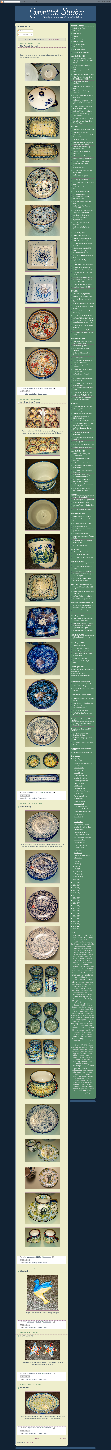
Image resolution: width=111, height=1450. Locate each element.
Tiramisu (88, 1078)
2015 (75, 906)
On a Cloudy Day (79, 804)
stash (78, 1064)
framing (82, 997)
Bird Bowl (24, 1388)
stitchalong (86, 1068)
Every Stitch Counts (80, 845)
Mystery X (77, 1034)
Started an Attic (79, 768)
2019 (75, 895)
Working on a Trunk (80, 796)
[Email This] (21, 391)
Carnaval (83, 962)
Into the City (78, 786)
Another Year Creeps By (82, 948)
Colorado (79, 971)
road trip (75, 1053)
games (81, 999)
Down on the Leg (79, 842)
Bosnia (89, 960)
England (82, 988)
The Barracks (78, 829)
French (75, 999)
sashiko (75, 1057)
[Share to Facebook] (27, 391)
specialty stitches (80, 1061)
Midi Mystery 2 (85, 1028)
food (76, 997)
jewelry (80, 1013)
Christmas (75, 966)
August (77, 761)
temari (75, 1076)
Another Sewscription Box (82, 827)
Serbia (77, 1059)
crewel (88, 977)
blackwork (77, 960)
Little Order (77, 850)
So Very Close (78, 770)
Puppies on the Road (81, 809)
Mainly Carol (78, 858)
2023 (75, 885)
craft (91, 973)
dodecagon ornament (81, 986)
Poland (40, 394)
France (88, 997)
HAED (82, 1005)
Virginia (81, 1089)
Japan (86, 1011)
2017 (75, 900)
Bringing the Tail (79, 814)
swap (83, 1072)
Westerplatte (78, 853)
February (78, 874)
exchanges (84, 990)
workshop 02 (84, 1093)
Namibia (89, 1034)
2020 (75, 893)
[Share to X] (25, 391)
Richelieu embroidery (86, 1051)
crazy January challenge (82, 975)
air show (84, 944)
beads (86, 956)
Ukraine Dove (26, 1271)
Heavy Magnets (26, 1336)
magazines (84, 1021)
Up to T (76, 819)
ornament (76, 1041)
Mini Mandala (80, 1030)
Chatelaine (86, 964)
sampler (89, 1055)
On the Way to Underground (83, 837)
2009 (75, 921)
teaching (88, 1074)
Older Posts (62, 1438)
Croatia (76, 979)
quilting (91, 1047)
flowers (89, 994)
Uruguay (76, 1087)
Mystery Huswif (86, 1032)
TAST (82, 1074)
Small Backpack (79, 801)
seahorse (89, 1057)
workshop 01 (76, 1093)
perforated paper (87, 1043)
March (77, 871)
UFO (83, 1084)
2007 (75, 926)
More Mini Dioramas (80, 832)
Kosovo (84, 1016)
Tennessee (83, 1076)
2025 (75, 880)
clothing (83, 968)
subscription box (79, 1070)
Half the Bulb (78, 822)
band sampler (79, 952)
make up (83, 1024)
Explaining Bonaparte (81, 780)
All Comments (24, 34)
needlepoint (78, 1036)
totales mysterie (80, 1080)
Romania (83, 1053)
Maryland (76, 1026)
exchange (75, 990)
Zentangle (82, 1095)
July (76, 861)
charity (77, 964)
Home (37, 1438)
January (77, 876)
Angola (88, 946)
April (76, 869)
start (90, 1061)
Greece (90, 1001)
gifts (77, 1001)
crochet (82, 979)
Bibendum (82, 958)
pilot (78, 1045)
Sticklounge (76, 1066)
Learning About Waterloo (82, 855)
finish (90, 992)
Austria (85, 950)
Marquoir (90, 1024)
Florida (83, 994)
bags (90, 950)
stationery (85, 1064)
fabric (91, 990)
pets (74, 1045)
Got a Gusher (78, 798)
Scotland (82, 1057)
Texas (90, 1076)
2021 (75, 890)
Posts (21, 31)
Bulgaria (75, 962)
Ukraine (88, 1084)
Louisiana (90, 1019)
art (81, 950)
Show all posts (54, 39)
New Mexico (88, 1036)
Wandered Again (79, 788)
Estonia (89, 988)
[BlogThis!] (23, 391)
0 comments (48, 388)
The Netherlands (79, 1078)
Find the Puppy (79, 783)
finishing (76, 994)
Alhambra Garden (79, 946)
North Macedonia (89, 1039)
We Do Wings (78, 817)
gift (73, 1001)
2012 (75, 913)
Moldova (89, 1030)
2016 (75, 903)
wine (86, 1089)
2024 (26, 394)
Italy (81, 1011)
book (84, 960)
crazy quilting (79, 977)
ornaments (85, 1041)
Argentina (76, 950)
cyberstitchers (76, 984)
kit (79, 1015)
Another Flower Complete (82, 791)
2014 (75, 908)
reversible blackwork (80, 1049)
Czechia (84, 984)
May (76, 866)
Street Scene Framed (81, 775)
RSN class (81, 1055)
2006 (75, 929)
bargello (88, 952)
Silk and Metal (85, 1059)
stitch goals (85, 1066)
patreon (78, 1043)
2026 (75, 759)
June (76, 864)
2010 (75, 918)
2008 (75, 924)
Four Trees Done (79, 840)
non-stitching (33, 394)
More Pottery (25, 806)
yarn (90, 1093)
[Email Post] (54, 388)
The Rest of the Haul (29, 46)
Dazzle (91, 984)
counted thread (83, 973)
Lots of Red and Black (81, 806)
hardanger (90, 1007)
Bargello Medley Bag (80, 954)
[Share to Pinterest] (29, 391)
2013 (75, 911)
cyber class (81, 982)
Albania (91, 944)
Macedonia (76, 1022)
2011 (75, 916)
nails (83, 1034)
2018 (75, 898)
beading (80, 956)
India (87, 1009)
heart (75, 1009)
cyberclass (89, 982)
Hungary (81, 1009)
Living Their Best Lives (81, 835)
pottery (45, 394)
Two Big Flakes (79, 847)
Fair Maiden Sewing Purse (80, 992)
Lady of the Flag (82, 1017)
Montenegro (77, 1032)
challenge (89, 962)
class (78, 968)
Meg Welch (30, 388)
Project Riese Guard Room (82, 811)
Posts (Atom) (30, 1442)
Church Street (85, 966)
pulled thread (83, 1047)
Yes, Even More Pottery (30, 402)
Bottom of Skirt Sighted (81, 824)
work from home (85, 1091)
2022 (26, 1327)
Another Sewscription (81, 778)
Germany (88, 999)
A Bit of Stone (78, 793)
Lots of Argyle (78, 773)
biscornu (89, 958)
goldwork (83, 1001)
